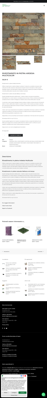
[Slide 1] (9, 62)
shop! (10, 205)
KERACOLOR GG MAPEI (22, 240)
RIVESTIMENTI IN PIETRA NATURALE (26, 141)
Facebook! (9, 208)
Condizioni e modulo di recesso (9, 356)
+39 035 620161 (31, 1)
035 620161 (8, 344)
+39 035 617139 (20, 1)
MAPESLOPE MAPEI (36, 240)
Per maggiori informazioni (8, 202)
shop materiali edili (13, 373)
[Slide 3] (38, 59)
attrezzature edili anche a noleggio (10, 369)
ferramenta (4, 371)
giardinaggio (16, 371)
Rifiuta (5, 392)
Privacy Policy (14, 395)
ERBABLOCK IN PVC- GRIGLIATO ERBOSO (6, 240)
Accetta (22, 392)
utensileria (33, 369)
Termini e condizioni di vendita (9, 354)
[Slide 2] (23, 62)
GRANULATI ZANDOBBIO (15, 146)
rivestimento (8, 163)
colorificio (10, 371)
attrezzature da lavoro (38, 367)
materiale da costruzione (24, 369)
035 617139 (9, 314)
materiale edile (10, 367)
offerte (32, 373)
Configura (14, 392)
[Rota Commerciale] (6, 5)
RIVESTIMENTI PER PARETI (20, 142)
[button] (44, 5)
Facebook (34, 376)
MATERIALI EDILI (13, 141)
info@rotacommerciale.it (11, 316)
